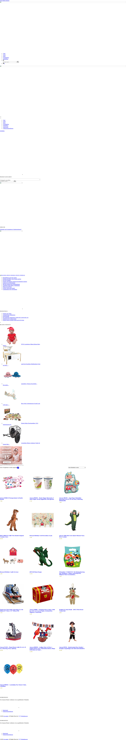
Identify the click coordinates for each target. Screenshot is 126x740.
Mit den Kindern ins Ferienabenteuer (11, 284)
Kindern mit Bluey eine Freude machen (12, 279)
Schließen (2, 131)
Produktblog (6, 57)
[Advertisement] (11, 153)
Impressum (5, 127)
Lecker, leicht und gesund (9, 288)
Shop (4, 54)
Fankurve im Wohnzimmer (9, 283)
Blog (4, 56)
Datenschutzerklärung (8, 128)
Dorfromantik (6, 316)
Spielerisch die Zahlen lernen (9, 318)
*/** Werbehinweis (23, 716)
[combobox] (20, 180)
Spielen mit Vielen (7, 313)
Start (4, 53)
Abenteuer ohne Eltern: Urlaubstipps (11, 285)
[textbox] (20, 180)
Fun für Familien (7, 280)
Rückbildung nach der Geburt (10, 277)
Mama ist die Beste (7, 286)
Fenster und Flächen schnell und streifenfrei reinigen (15, 281)
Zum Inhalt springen (4, 0)
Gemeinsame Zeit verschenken (10, 289)
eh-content (6, 716)
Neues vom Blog (20, 275)
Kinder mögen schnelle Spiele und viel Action (13, 320)
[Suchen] (18, 62)
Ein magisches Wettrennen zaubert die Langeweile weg (15, 317)
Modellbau (5, 59)
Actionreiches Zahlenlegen (9, 315)
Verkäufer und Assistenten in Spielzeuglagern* (10, 229)
